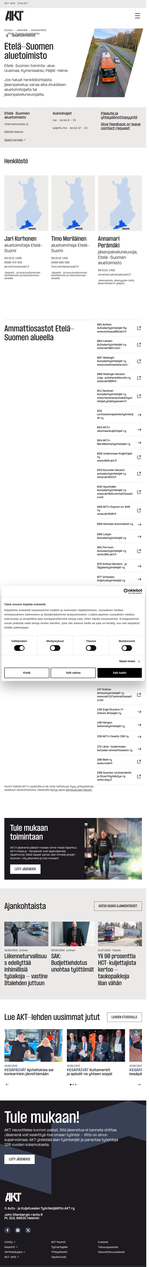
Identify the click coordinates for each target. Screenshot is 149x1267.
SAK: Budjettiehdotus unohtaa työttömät (72, 963)
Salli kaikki (119, 672)
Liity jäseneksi (19, 1159)
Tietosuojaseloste (108, 1247)
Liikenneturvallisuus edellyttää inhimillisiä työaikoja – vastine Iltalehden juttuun (26, 969)
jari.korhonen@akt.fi (16, 267)
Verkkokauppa (13, 1252)
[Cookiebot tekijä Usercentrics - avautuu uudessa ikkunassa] (126, 591)
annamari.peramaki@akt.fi (114, 274)
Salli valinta (73, 672)
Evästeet (103, 1242)
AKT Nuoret (58, 1242)
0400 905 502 (60, 262)
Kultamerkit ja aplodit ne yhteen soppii (89, 1072)
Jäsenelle (22, 30)
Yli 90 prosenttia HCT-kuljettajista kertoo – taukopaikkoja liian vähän (117, 969)
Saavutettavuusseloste (111, 1252)
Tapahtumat (58, 1257)
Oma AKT (22, 3)
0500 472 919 (13, 262)
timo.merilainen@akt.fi (65, 267)
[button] (113, 849)
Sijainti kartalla (13, 140)
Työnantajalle (59, 1247)
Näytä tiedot (127, 661)
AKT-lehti (9, 3)
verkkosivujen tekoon (78, 790)
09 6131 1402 (106, 270)
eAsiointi (9, 1247)
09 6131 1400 (13, 258)
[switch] (55, 648)
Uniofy (8, 1242)
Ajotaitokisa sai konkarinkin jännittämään (28, 1072)
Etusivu (8, 30)
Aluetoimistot (38, 30)
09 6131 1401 (59, 258)
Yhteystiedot (59, 1252)
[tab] (70, 1084)
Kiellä (26, 672)
